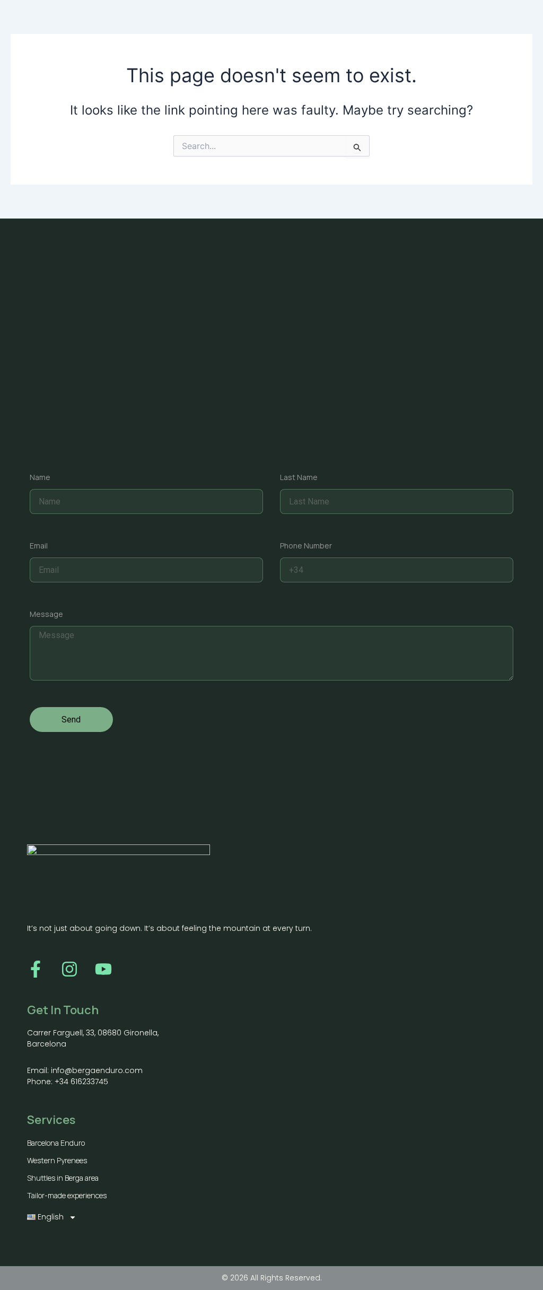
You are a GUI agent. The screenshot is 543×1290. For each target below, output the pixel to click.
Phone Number (306, 546)
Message (46, 614)
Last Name (299, 477)
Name (40, 477)
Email (39, 546)
